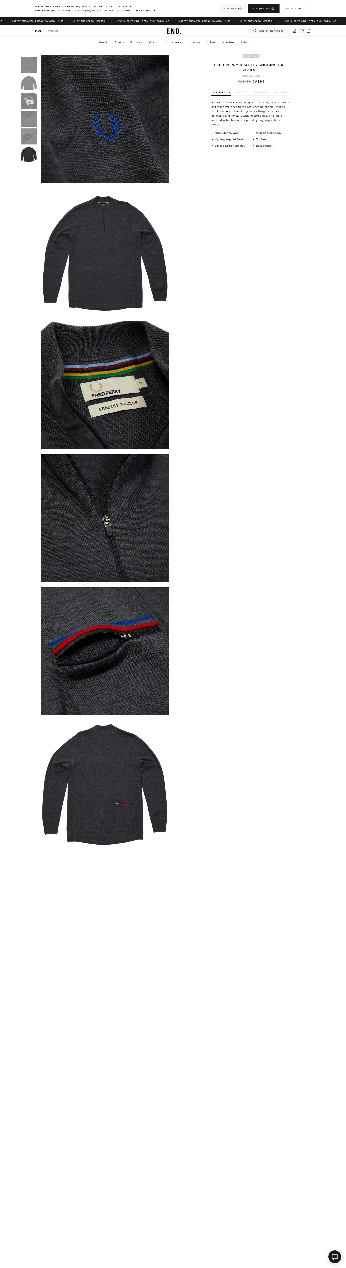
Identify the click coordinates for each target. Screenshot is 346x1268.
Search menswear (271, 30)
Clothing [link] (154, 42)
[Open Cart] (309, 31)
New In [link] (104, 42)
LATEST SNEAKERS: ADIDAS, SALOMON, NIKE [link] (27, 21)
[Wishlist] (302, 31)
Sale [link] (244, 42)
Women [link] (53, 30)
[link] (173, 30)
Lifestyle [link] (195, 42)
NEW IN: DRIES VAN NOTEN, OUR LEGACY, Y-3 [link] (133, 21)
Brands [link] (119, 42)
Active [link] (211, 42)
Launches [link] (227, 42)
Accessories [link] (175, 42)
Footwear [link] (136, 42)
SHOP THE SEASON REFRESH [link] (80, 21)
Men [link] (38, 30)
